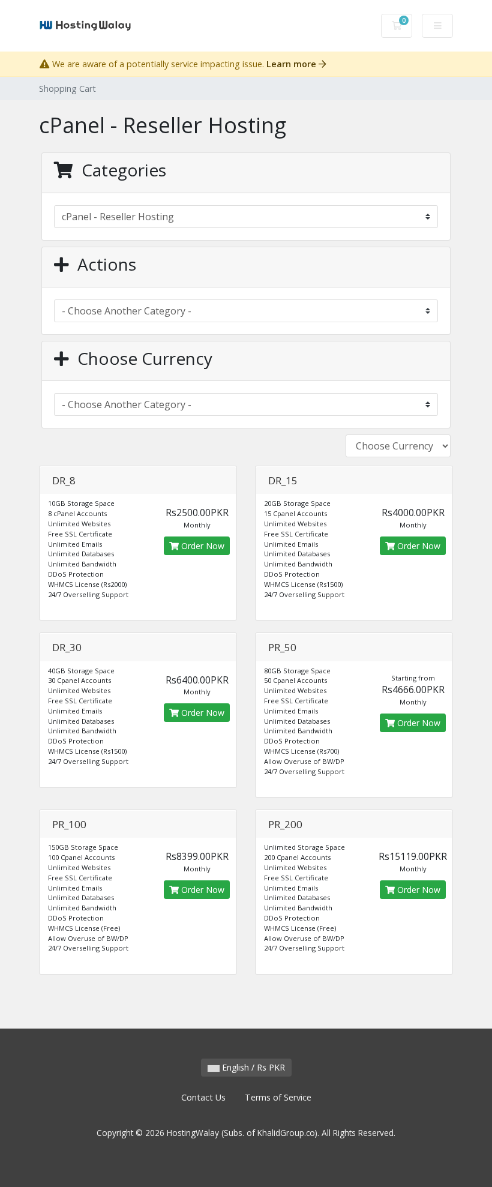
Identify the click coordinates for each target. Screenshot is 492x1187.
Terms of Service (278, 1097)
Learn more (292, 64)
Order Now (201, 545)
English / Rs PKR (252, 1067)
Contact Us (203, 1097)
